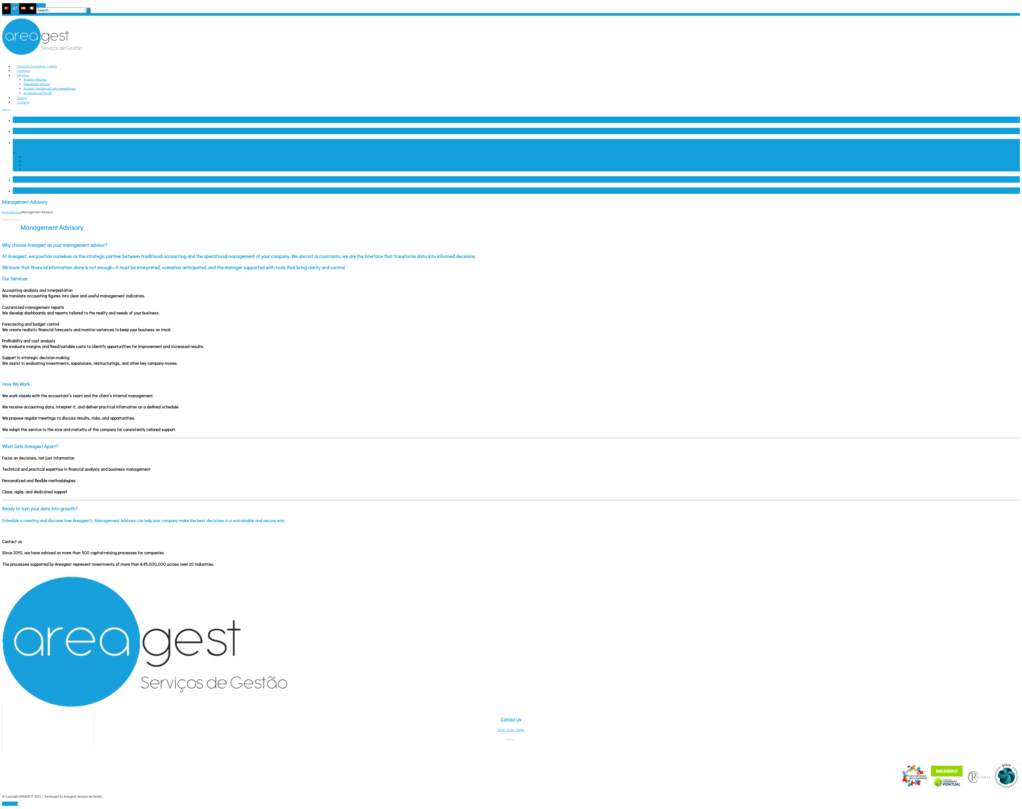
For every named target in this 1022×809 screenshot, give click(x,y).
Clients (19, 179)
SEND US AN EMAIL (511, 730)
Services (21, 142)
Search (41, 5)
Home (6, 212)
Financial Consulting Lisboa (40, 120)
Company (22, 131)
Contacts (22, 190)
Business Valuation (35, 79)
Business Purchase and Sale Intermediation (49, 89)
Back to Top (10, 804)
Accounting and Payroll (37, 93)
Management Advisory (36, 84)
